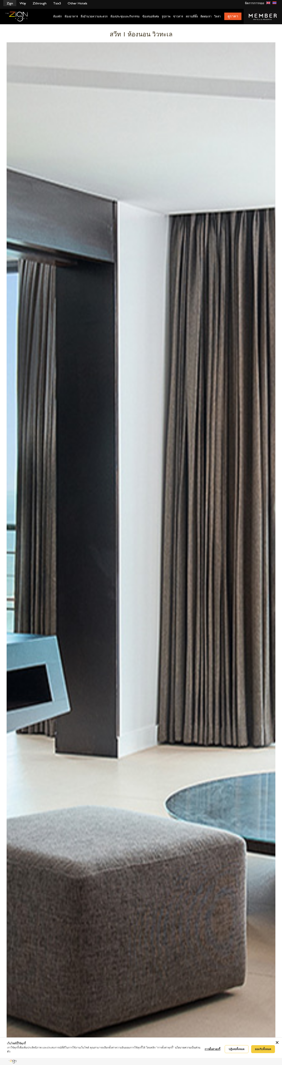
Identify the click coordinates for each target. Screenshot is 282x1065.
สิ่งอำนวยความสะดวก (94, 16)
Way (23, 3)
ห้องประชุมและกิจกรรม (125, 16)
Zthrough (39, 3)
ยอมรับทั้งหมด (263, 1049)
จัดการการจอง (254, 3)
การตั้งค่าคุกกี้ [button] (212, 1049)
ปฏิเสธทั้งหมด (237, 1049)
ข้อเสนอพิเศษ (150, 16)
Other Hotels (77, 3)
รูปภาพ (166, 16)
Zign (10, 3)
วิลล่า (217, 16)
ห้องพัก (57, 16)
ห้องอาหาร (71, 16)
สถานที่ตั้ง (192, 16)
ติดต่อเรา (206, 16)
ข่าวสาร (178, 16)
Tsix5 (57, 3)
